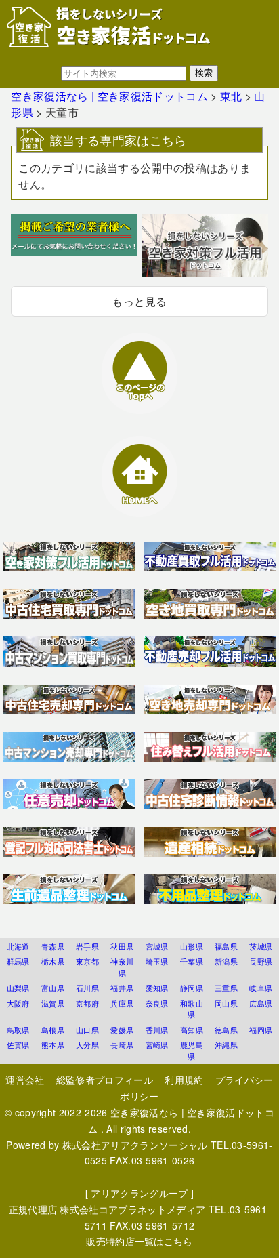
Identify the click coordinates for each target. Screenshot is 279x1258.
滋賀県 (52, 1003)
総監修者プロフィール (104, 1080)
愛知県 (157, 987)
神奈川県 (121, 967)
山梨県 (18, 987)
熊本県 (52, 1044)
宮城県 (157, 946)
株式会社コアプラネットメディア (132, 1209)
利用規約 (184, 1080)
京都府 (87, 1003)
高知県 (191, 1029)
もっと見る (139, 301)
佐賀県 (18, 1044)
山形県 (191, 946)
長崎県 (121, 1044)
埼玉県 (157, 961)
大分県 (87, 1044)
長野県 (260, 961)
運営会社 (24, 1080)
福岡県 (260, 1029)
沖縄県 (226, 1044)
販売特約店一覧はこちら (139, 1241)
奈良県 (157, 1003)
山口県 (87, 1029)
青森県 (52, 946)
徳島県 (226, 1029)
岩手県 (87, 946)
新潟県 (226, 961)
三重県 (226, 987)
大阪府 (18, 1003)
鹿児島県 (191, 1050)
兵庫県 (121, 1003)
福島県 (226, 946)
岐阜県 (260, 987)
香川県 (157, 1029)
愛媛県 (121, 1029)
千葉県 (191, 961)
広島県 (260, 1003)
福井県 (121, 987)
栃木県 (52, 961)
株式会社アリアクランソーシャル (135, 1145)
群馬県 (18, 961)
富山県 (52, 987)
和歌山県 (191, 1009)
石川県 (87, 987)
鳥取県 (18, 1029)
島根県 (52, 1029)
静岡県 (191, 987)
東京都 (87, 961)
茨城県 (260, 946)
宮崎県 (157, 1044)
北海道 (18, 946)
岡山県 (226, 1003)
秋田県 (121, 946)
